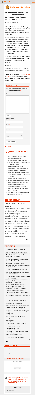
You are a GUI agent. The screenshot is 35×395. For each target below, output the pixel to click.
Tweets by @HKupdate (9, 348)
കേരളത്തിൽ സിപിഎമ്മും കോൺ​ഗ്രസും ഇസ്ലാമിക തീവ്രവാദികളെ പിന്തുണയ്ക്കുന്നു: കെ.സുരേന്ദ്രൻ (17, 282)
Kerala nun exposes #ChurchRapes (16, 186)
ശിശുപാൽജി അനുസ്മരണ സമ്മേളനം (16, 252)
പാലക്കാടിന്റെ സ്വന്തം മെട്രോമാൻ (17, 178)
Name (8, 119)
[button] (33, 2)
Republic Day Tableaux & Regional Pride (16, 269)
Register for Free (25, 74)
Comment (9, 93)
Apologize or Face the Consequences (15, 307)
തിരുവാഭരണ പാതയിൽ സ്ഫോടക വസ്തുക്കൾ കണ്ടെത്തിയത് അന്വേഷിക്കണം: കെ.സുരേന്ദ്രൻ (17, 158)
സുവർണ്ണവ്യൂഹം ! (11, 320)
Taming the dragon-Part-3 (13, 326)
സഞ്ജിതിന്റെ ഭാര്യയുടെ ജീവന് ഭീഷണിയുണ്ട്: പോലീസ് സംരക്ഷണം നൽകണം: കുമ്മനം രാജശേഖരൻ (17, 168)
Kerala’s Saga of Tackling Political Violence (18, 172)
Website (8, 130)
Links (19, 387)
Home (15, 387)
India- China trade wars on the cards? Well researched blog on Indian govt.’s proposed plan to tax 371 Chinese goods (17, 333)
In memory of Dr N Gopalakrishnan (15, 249)
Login (7, 76)
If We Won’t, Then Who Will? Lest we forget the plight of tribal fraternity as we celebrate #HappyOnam (17, 312)
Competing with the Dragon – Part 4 (15, 323)
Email (8, 124)
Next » (28, 239)
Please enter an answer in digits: (14, 135)
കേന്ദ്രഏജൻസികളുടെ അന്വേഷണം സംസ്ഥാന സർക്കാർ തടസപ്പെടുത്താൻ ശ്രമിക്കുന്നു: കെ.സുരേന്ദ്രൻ (18, 182)
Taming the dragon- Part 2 (13, 328)
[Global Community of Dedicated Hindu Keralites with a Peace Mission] (17, 9)
